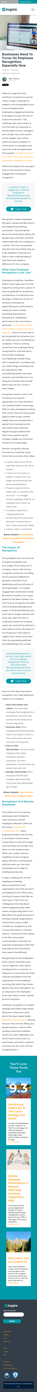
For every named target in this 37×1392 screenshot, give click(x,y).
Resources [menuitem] (6, 1341)
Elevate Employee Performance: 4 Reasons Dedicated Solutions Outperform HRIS (18, 1188)
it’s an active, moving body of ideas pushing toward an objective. (18, 329)
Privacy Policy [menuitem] (7, 1365)
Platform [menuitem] (6, 1335)
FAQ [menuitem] (4, 1355)
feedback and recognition (14, 1020)
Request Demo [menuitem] (25, 2)
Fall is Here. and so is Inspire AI (18, 1259)
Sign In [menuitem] (3, 2)
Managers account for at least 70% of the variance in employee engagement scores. (18, 157)
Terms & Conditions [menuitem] (10, 1368)
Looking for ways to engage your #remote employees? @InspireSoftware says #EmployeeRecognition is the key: (18, 197)
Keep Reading (13, 1142)
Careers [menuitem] (5, 1352)
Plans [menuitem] (5, 1338)
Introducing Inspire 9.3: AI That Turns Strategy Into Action (16, 1111)
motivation (15, 70)
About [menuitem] (5, 1348)
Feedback (5, 70)
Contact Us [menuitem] (7, 1362)
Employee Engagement (11, 73)
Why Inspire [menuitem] (7, 1331)
